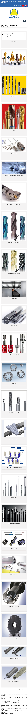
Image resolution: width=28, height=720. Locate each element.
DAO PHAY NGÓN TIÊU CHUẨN (14, 273)
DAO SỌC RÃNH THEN (14, 606)
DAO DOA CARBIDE (14, 325)
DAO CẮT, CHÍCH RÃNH (14, 439)
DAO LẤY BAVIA (14, 497)
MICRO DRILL (14, 41)
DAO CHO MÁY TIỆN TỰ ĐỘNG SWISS (14, 467)
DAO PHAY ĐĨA (14, 639)
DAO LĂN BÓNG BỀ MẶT (14, 354)
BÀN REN (14, 383)
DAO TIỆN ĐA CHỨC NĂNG (14, 681)
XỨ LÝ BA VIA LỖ (14, 154)
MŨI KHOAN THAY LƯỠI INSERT (14, 204)
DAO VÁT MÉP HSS (14, 68)
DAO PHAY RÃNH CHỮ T (14, 658)
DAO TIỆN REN (14, 298)
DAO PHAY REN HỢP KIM (14, 412)
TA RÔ (14, 130)
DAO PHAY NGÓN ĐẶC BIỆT (14, 523)
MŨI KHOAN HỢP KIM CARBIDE (14, 242)
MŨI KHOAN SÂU (14, 574)
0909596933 (18, 5)
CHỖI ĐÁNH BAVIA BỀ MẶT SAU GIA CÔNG (14, 175)
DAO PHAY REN (14, 548)
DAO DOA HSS (14, 96)
